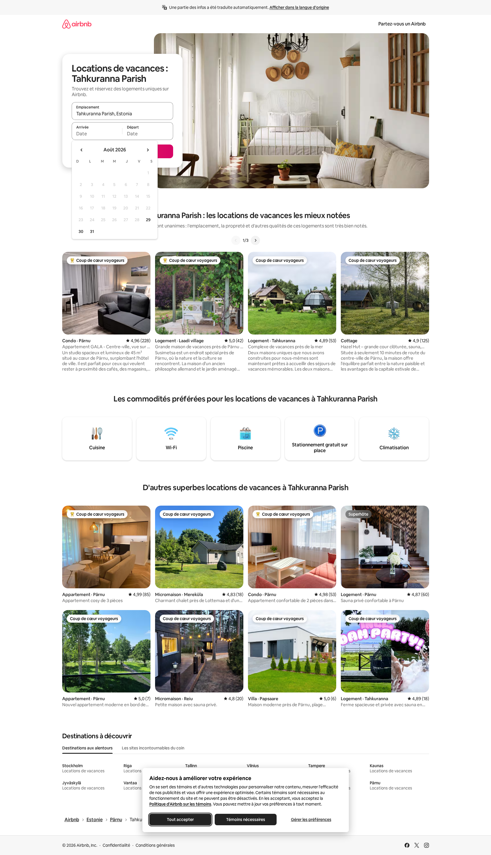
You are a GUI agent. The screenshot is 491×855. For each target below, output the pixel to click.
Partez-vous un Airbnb (402, 24)
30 (81, 231)
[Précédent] (235, 240)
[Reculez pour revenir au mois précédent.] (81, 150)
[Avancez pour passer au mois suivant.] (147, 150)
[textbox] (97, 133)
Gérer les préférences (311, 819)
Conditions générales (155, 845)
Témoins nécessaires (245, 819)
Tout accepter (180, 819)
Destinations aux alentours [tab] (87, 748)
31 (92, 231)
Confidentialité (116, 845)
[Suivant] (255, 240)
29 (148, 219)
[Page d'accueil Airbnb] (76, 24)
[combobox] (122, 113)
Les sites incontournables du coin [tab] (153, 748)
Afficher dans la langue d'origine (299, 7)
